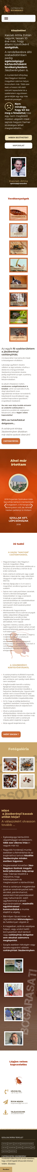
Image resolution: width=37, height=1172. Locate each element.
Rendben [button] (6, 1169)
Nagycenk (5, 1151)
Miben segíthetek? (18, 137)
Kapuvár (17, 1143)
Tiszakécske (12, 1147)
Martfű (10, 1143)
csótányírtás (10, 441)
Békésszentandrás (27, 1143)
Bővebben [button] (12, 1164)
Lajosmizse (27, 1147)
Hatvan (4, 1143)
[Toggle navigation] (6, 18)
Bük (33, 1147)
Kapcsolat (18, 145)
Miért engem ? (11, 734)
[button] (31, 505)
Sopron (19, 1147)
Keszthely (13, 1151)
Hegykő (4, 1147)
